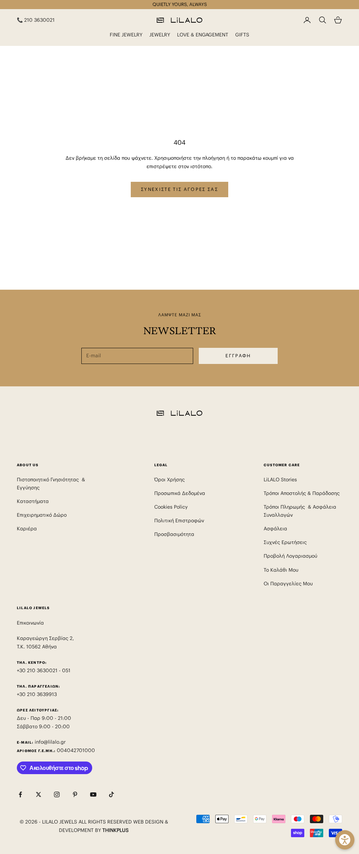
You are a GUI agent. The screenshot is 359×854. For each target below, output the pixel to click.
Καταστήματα (33, 501)
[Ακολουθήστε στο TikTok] (111, 794)
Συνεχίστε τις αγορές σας (179, 189)
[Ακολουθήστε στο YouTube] (93, 794)
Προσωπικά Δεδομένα (179, 493)
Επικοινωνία (30, 623)
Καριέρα (27, 528)
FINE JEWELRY (126, 35)
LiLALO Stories (280, 479)
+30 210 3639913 (37, 694)
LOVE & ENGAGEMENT (202, 35)
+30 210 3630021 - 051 (44, 670)
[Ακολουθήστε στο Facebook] (20, 794)
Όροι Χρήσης (169, 479)
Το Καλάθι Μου (281, 570)
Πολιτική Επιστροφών (179, 520)
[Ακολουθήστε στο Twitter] (38, 794)
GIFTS (242, 35)
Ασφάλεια (275, 528)
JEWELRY (159, 35)
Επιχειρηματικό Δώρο (42, 515)
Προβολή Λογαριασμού (290, 556)
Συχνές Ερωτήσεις (285, 542)
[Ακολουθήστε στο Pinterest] (75, 794)
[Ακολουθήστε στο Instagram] (56, 794)
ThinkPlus (115, 830)
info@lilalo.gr (50, 742)
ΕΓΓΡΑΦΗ (238, 356)
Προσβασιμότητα (174, 534)
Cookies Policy (171, 507)
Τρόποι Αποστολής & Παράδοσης (302, 493)
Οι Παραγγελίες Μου (288, 583)
